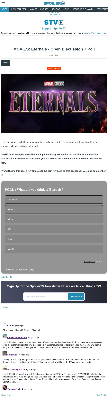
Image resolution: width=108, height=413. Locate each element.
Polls (66, 9)
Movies (33, 9)
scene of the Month (83, 9)
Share (5, 307)
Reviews (56, 9)
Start (4, 9)
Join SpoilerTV (54, 15)
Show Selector (19, 9)
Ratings (44, 9)
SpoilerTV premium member (95, 33)
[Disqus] (54, 356)
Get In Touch (54, 13)
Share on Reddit (54, 69)
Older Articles (101, 395)
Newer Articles (6, 395)
